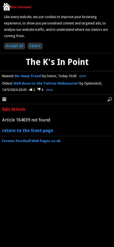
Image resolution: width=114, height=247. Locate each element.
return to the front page (27, 130)
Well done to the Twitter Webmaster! (47, 83)
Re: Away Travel (28, 76)
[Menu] (4, 99)
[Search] (110, 99)
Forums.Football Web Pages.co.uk (31, 141)
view (82, 76)
